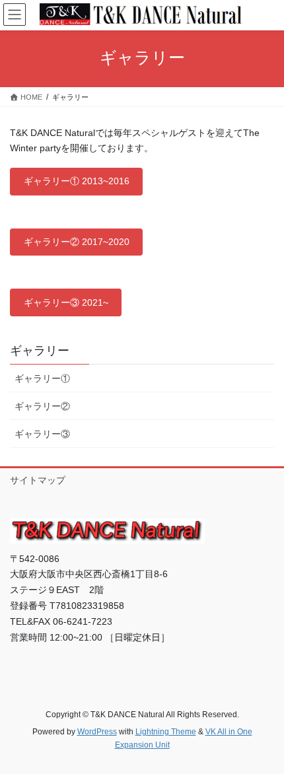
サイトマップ (37, 480)
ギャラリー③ (42, 434)
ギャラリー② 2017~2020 (76, 241)
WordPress (97, 731)
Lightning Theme (165, 731)
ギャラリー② (42, 406)
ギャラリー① (42, 378)
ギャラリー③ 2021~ (66, 302)
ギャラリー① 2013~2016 (76, 181)
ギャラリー (39, 350)
